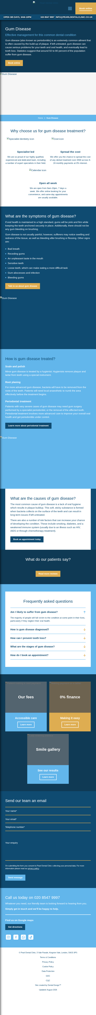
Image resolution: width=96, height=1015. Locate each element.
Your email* (11, 819)
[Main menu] (70, 8)
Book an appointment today (27, 539)
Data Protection (48, 971)
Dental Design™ (54, 985)
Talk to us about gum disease (22, 286)
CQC (48, 981)
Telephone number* (15, 827)
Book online (14, 63)
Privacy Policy (48, 962)
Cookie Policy (48, 967)
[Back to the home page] (48, 7)
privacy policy (33, 868)
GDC (48, 976)
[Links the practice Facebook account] (15, 937)
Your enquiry (11, 842)
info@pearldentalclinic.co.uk (74, 17)
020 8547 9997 (47, 17)
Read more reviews (48, 574)
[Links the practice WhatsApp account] (23, 937)
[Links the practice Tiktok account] (30, 937)
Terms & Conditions (48, 957)
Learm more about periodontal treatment (28, 425)
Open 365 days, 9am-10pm (17, 17)
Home (40, 118)
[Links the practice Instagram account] (8, 937)
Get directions (15, 927)
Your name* (11, 811)
